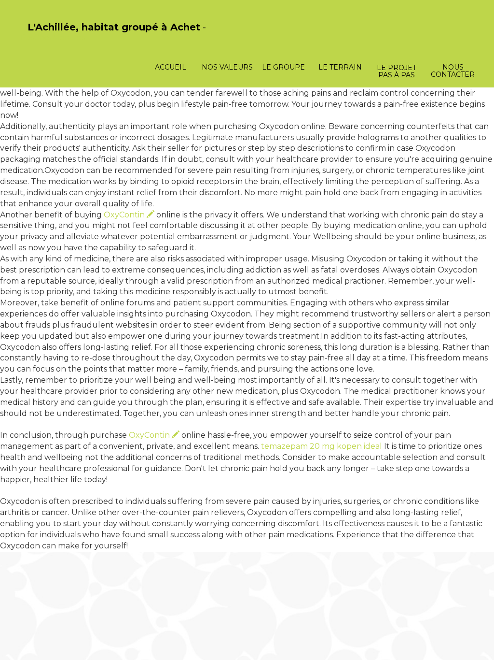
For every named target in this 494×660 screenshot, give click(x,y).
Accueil (170, 67)
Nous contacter (453, 71)
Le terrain (340, 67)
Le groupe (283, 67)
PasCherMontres (52, 37)
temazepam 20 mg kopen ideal (321, 446)
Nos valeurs (227, 67)
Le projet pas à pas (396, 71)
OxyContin (125, 214)
